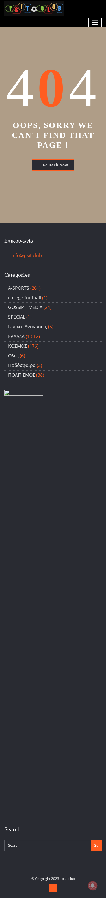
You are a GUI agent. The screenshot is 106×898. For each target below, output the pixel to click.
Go (96, 845)
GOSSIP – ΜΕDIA (25, 307)
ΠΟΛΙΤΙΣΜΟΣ (21, 375)
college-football (24, 298)
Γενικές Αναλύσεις (27, 326)
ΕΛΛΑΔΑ (16, 336)
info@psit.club (27, 255)
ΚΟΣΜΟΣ (17, 346)
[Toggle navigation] (95, 22)
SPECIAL (16, 317)
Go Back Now (55, 164)
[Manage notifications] (92, 885)
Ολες (13, 356)
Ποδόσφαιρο (22, 365)
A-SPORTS (18, 288)
